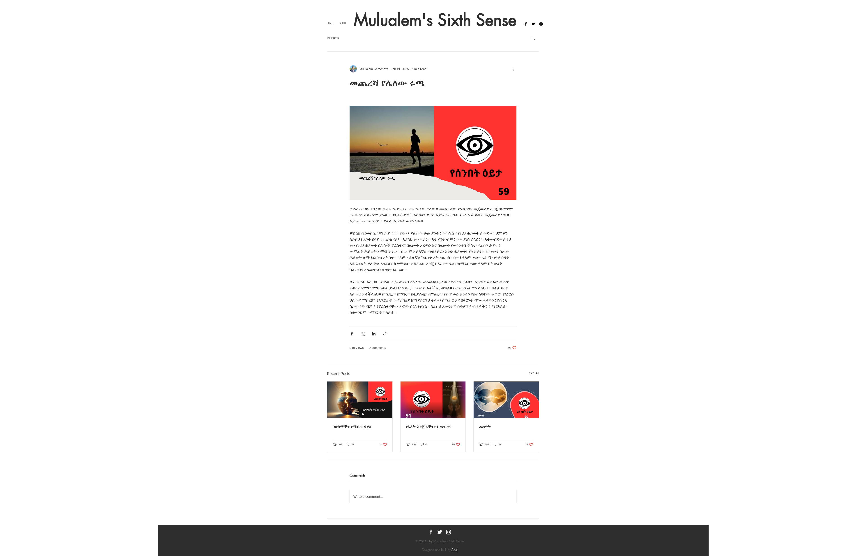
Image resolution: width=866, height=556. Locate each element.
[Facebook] (431, 532)
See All (534, 373)
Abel (454, 549)
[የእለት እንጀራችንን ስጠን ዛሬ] (433, 400)
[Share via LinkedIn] (374, 334)
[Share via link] (385, 334)
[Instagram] (448, 532)
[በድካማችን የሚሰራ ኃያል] (359, 400)
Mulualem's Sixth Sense (435, 19)
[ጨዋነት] (506, 400)
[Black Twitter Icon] (533, 24)
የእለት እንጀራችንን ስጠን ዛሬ (428, 426)
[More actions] (513, 69)
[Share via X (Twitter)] (363, 334)
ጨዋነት (485, 426)
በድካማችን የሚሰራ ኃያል (352, 426)
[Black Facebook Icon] (525, 24)
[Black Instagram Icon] (541, 24)
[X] (440, 532)
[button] (533, 38)
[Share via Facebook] (352, 334)
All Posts (333, 38)
